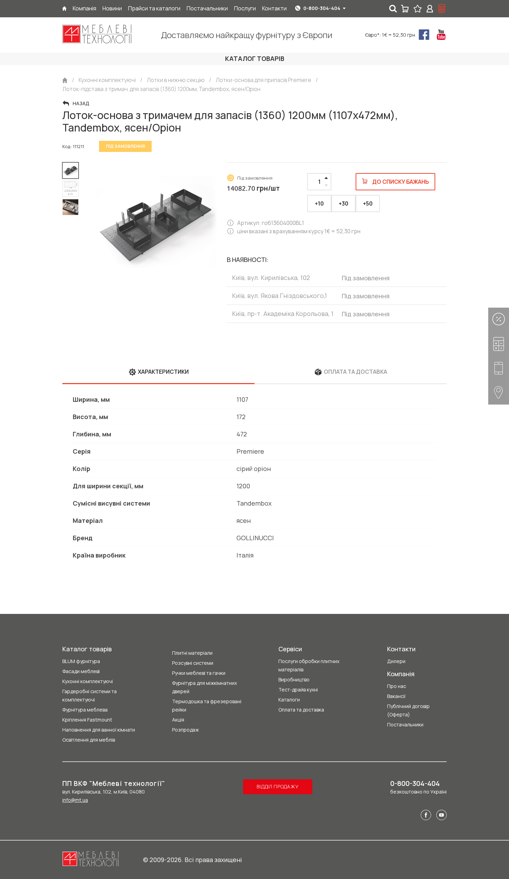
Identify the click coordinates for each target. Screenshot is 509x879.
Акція (178, 719)
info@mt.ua (75, 800)
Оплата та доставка (301, 709)
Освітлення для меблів (88, 739)
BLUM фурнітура (81, 661)
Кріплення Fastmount (87, 719)
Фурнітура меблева (85, 709)
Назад (81, 103)
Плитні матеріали (192, 653)
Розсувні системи (192, 663)
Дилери (396, 661)
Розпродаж (185, 729)
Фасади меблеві (81, 671)
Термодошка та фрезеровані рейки (206, 705)
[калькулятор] (442, 8)
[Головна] (64, 8)
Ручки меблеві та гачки (198, 673)
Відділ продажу (277, 786)
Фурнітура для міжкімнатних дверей (204, 687)
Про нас (396, 686)
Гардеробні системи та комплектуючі (89, 695)
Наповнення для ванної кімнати (98, 729)
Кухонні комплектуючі (87, 681)
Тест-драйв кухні (298, 689)
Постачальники (405, 724)
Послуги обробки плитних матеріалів (308, 665)
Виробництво (294, 679)
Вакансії (396, 696)
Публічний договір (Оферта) (408, 710)
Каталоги (289, 699)
